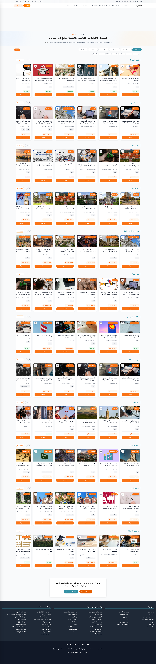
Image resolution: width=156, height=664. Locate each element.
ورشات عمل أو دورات (132, 317)
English (40, 1)
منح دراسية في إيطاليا (21, 622)
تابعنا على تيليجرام (71, 591)
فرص (131, 5)
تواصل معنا (27, 1)
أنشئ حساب (26, 5)
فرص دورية (129, 54)
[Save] (122, 66)
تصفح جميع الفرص (137, 49)
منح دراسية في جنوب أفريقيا (19, 627)
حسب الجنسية (94, 49)
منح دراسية (136, 66)
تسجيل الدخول (18, 5)
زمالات (127, 619)
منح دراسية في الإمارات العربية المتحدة (42, 619)
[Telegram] (120, 2)
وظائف (109, 5)
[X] (128, 2)
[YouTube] (117, 2)
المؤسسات (63, 5)
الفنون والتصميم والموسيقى (95, 617)
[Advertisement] (78, 660)
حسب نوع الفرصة (126, 49)
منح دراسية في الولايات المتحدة (44, 612)
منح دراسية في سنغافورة (20, 617)
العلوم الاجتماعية (73, 629)
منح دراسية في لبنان (21, 619)
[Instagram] (125, 2)
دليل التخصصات (86, 5)
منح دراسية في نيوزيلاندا (20, 632)
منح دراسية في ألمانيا (46, 627)
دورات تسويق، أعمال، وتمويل (70, 612)
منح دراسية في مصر (46, 624)
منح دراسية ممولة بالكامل (148, 619)
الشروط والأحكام (82, 649)
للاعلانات (91, 649)
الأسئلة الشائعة (65, 649)
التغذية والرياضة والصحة (96, 632)
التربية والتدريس (98, 629)
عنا (95, 649)
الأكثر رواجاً (115, 54)
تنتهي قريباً (102, 54)
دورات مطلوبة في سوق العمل (95, 612)
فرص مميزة (135, 145)
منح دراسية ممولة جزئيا (148, 617)
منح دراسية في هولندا (46, 634)
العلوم (75, 624)
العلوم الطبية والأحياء (72, 614)
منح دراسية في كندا (46, 622)
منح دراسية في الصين (46, 632)
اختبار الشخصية (102, 5)
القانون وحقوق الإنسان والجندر (95, 627)
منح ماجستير (151, 612)
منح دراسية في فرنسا (21, 624)
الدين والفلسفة (73, 632)
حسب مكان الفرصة (115, 49)
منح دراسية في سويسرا (20, 612)
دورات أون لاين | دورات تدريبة (94, 607)
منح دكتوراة (151, 614)
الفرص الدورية (134, 60)
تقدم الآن (130, 94)
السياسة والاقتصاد (72, 627)
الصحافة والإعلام (98, 634)
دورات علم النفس (98, 624)
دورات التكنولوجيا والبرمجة (96, 622)
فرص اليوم (136, 54)
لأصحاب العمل (18, 1)
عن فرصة (34, 1)
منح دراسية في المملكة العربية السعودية (16, 614)
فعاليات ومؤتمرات (133, 445)
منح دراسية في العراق (21, 629)
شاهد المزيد (21, 60)
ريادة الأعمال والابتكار (72, 619)
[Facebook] (130, 2)
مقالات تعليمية (95, 5)
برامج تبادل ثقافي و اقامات (68, 108)
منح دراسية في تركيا (46, 629)
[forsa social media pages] (88, 644)
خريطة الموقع (56, 649)
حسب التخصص (104, 49)
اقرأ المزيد (46, 42)
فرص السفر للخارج (115, 5)
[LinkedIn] (122, 2)
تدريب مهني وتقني (133, 531)
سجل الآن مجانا (85, 591)
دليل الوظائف (77, 5)
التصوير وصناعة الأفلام (97, 619)
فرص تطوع (93, 108)
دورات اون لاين (124, 5)
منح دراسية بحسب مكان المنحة (43, 607)
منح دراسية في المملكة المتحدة (44, 617)
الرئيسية (100, 649)
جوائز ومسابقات (92, 66)
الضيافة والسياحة (73, 622)
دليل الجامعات (69, 5)
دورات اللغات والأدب (97, 614)
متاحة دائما (108, 54)
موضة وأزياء (74, 617)
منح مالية (136, 402)
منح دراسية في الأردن (46, 614)
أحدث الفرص (121, 54)
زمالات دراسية (48, 108)
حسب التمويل (84, 49)
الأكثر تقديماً (95, 54)
